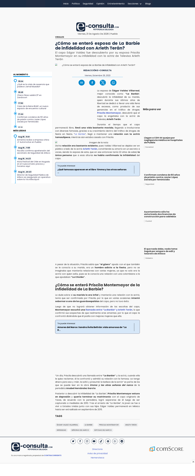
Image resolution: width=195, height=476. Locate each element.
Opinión (100, 3)
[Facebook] (80, 441)
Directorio (97, 449)
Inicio (66, 3)
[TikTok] (101, 441)
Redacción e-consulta (97, 70)
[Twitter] (73, 441)
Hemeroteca (97, 457)
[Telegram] (121, 441)
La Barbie (80, 134)
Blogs (148, 3)
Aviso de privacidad (97, 453)
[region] (97, 14)
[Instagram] (87, 441)
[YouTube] (94, 441)
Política (76, 3)
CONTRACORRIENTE (52, 455)
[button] (82, 83)
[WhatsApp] (115, 441)
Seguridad (88, 3)
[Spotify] (107, 441)
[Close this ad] (193, 462)
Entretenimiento (116, 3)
